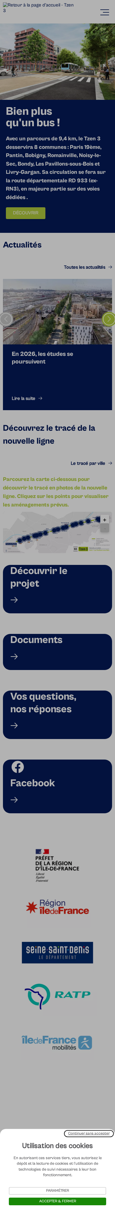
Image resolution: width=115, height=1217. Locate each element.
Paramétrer (57, 1191)
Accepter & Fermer (57, 1201)
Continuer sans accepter (89, 1133)
